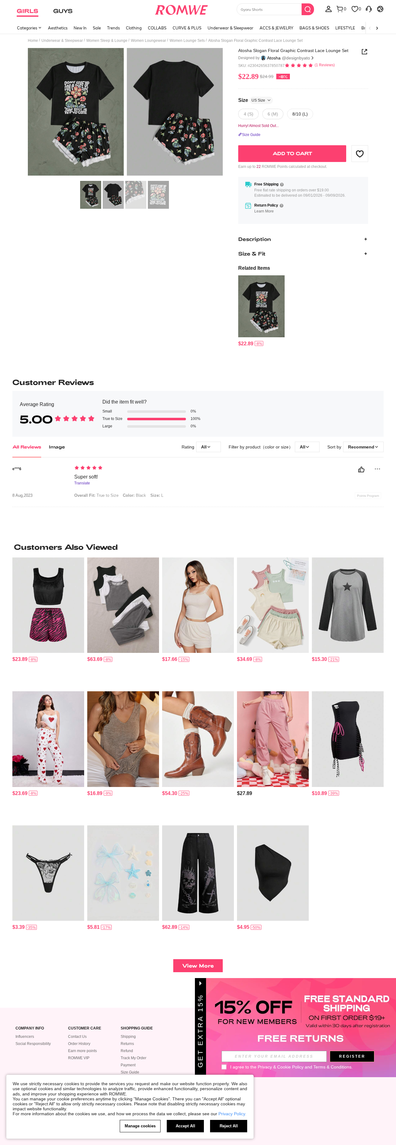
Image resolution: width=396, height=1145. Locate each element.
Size (251, 100)
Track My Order (133, 1058)
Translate (82, 483)
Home (33, 40)
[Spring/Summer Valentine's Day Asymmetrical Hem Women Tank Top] (273, 873)
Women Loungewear (148, 40)
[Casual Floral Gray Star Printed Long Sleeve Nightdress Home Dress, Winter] (348, 605)
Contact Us (77, 1036)
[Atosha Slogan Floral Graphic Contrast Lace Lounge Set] (261, 306)
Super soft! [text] (86, 476)
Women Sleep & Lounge (106, 40)
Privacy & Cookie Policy (280, 1066)
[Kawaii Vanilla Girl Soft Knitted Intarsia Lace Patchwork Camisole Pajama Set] (198, 605)
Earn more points (82, 1051)
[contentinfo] (245, 343)
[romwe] (181, 8)
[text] (127, 468)
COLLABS (157, 27)
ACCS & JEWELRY (276, 27)
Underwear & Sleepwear (230, 27)
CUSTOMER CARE (84, 1028)
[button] (359, 153)
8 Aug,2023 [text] (22, 495)
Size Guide (130, 1072)
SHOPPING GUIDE (137, 1028)
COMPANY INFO (29, 1028)
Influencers (24, 1036)
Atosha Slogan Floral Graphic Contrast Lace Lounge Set (293, 50)
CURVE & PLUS (187, 27)
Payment (128, 1065)
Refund (127, 1051)
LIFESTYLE (345, 27)
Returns (127, 1044)
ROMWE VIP (78, 1058)
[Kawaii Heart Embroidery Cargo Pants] (273, 739)
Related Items (254, 268)
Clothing (134, 27)
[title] (198, 547)
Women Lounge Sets (187, 40)
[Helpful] (361, 469)
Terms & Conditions (332, 1066)
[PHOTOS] (125, 113)
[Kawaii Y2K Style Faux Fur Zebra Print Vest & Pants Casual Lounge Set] (48, 605)
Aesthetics (57, 27)
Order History (79, 1044)
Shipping (128, 1036)
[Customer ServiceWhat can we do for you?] (368, 8)
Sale (97, 27)
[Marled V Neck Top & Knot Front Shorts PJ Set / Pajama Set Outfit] (123, 739)
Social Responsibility (33, 1044)
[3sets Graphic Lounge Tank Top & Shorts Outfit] (273, 605)
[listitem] (261, 311)
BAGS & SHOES (314, 27)
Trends (113, 27)
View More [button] (198, 965)
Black (134, 495)
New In (80, 27)
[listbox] (328, 8)
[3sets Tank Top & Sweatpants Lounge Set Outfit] (123, 605)
